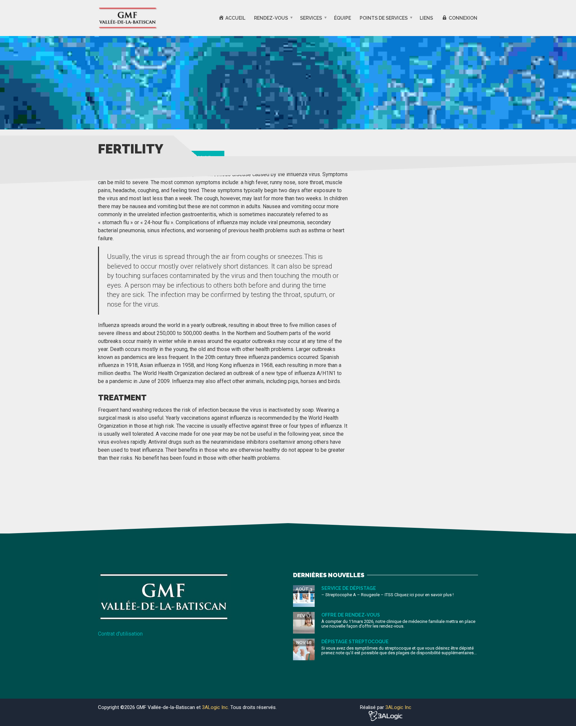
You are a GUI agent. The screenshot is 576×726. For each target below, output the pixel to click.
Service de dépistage (348, 588)
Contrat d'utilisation (120, 634)
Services (311, 18)
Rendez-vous (271, 18)
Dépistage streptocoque (355, 641)
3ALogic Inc (398, 707)
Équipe (342, 18)
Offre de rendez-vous (350, 615)
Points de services (384, 18)
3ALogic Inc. (216, 707)
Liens (426, 18)
